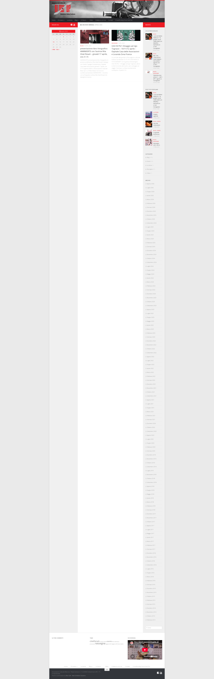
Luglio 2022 (150, 360)
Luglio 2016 (150, 569)
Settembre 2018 (151, 482)
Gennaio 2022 (151, 380)
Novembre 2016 (151, 557)
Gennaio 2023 (151, 337)
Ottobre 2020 (151, 427)
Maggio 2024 (150, 274)
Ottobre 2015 (151, 596)
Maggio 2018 (150, 494)
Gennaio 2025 (151, 246)
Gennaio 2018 (151, 510)
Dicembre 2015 (151, 588)
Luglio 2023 (150, 313)
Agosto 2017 (150, 525)
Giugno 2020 (150, 443)
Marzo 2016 (150, 576)
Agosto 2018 (150, 486)
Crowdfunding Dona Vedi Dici (123, 20)
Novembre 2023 (151, 297)
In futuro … (84, 20)
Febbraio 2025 (151, 242)
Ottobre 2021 (151, 392)
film (113, 641)
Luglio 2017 (150, 529)
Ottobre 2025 (151, 219)
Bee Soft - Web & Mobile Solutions (76, 675)
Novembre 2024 (151, 254)
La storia (69, 20)
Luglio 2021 (150, 404)
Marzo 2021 (150, 411)
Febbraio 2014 (151, 620)
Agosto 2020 (150, 435)
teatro (122, 644)
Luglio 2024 (150, 266)
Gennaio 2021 (151, 419)
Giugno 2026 (150, 191)
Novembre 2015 (151, 592)
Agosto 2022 (150, 356)
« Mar (53, 49)
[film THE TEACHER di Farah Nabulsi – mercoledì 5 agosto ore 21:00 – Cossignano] (148, 56)
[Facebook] (72, 25)
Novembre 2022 (151, 345)
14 (53, 42)
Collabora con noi (100, 20)
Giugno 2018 (150, 490)
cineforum (95, 641)
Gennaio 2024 (151, 290)
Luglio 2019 (150, 470)
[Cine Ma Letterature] (148, 124)
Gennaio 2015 (151, 604)
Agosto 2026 (150, 184)
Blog (76, 20)
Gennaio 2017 (151, 549)
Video (91, 20)
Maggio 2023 (150, 321)
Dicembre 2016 (151, 553)
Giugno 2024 (150, 270)
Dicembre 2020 (151, 423)
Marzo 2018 (150, 502)
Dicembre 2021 (151, 384)
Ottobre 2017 (151, 521)
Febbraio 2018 (151, 506)
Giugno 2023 (150, 317)
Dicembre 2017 (151, 514)
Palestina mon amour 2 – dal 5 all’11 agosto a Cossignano (157, 77)
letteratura (116, 641)
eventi (105, 641)
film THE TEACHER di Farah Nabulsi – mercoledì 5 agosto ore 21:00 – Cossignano (157, 61)
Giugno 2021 (150, 408)
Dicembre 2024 (151, 250)
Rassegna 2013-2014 (156, 144)
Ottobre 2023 (151, 301)
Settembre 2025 (151, 223)
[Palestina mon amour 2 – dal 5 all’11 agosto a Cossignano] (148, 72)
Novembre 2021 (151, 388)
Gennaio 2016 (151, 584)
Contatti (110, 20)
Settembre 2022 (151, 353)
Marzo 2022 (150, 372)
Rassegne (115, 43)
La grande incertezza (156, 133)
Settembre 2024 (151, 262)
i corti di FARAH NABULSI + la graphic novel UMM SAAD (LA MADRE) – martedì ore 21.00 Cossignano (157, 42)
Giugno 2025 (150, 231)
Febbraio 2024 (151, 286)
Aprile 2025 (150, 235)
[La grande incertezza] (148, 133)
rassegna (100, 643)
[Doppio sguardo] (148, 114)
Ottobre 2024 (151, 258)
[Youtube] (74, 25)
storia (119, 644)
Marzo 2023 (150, 329)
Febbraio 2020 (151, 447)
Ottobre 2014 (151, 616)
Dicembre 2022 (151, 341)
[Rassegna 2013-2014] (148, 142)
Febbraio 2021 (151, 415)
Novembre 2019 (151, 459)
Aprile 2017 (150, 537)
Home (53, 20)
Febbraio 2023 (151, 333)
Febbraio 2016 (151, 580)
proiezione (92, 644)
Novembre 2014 (151, 612)
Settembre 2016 (151, 565)
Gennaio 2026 (151, 207)
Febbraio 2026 (151, 203)
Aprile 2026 (150, 195)
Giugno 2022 (150, 364)
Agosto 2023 (150, 309)
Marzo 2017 (150, 541)
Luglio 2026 (150, 187)
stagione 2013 (109, 644)
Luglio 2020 (150, 439)
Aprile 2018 (150, 498)
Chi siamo (61, 20)
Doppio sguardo (155, 115)
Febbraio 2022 (151, 376)
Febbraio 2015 (151, 600)
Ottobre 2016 (151, 561)
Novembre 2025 (151, 215)
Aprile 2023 (150, 325)
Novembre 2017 (151, 518)
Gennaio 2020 (151, 451)
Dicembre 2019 (151, 455)
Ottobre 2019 (151, 463)
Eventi (158, 121)
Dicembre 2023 (151, 294)
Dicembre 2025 (151, 211)
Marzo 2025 (150, 239)
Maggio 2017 (150, 533)
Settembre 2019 (151, 466)
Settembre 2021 (151, 396)
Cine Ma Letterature (156, 124)
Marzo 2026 (150, 199)
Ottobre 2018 (151, 478)
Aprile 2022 (150, 368)
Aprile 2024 (150, 278)
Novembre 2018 (151, 474)
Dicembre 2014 (151, 608)
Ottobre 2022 (151, 349)
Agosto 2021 (150, 400)
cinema (101, 641)
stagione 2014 (115, 644)
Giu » (57, 49)
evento (109, 641)
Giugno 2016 (150, 573)
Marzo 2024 (150, 282)
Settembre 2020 (151, 431)
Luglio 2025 (150, 227)
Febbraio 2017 (151, 545)
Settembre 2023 (151, 305)
